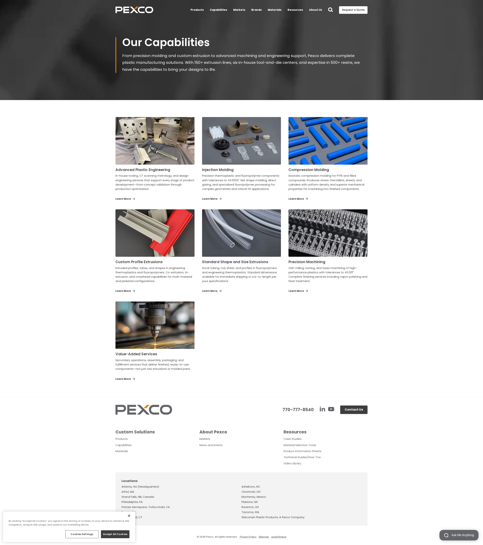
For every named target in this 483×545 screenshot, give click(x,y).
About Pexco (213, 432)
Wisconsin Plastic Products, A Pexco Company (273, 517)
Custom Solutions (135, 432)
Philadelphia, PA (132, 502)
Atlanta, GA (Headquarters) (140, 487)
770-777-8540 (298, 410)
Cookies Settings (82, 534)
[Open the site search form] (330, 10)
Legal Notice (278, 536)
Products (197, 10)
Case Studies (292, 439)
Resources (295, 10)
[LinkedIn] (323, 410)
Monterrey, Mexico (254, 497)
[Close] (129, 516)
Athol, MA (128, 492)
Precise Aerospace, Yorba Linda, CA (146, 507)
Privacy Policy (248, 536)
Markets (239, 10)
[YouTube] (331, 410)
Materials (274, 10)
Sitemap (264, 536)
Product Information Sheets (302, 451)
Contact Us (354, 409)
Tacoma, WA (250, 512)
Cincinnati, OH (251, 492)
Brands (256, 10)
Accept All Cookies (115, 534)
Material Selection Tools (300, 445)
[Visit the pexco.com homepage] (134, 10)
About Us (315, 10)
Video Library (292, 463)
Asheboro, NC (251, 487)
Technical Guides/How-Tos (302, 457)
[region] (69, 527)
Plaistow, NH (250, 502)
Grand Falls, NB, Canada (138, 497)
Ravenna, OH (250, 507)
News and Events (211, 445)
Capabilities (218, 10)
